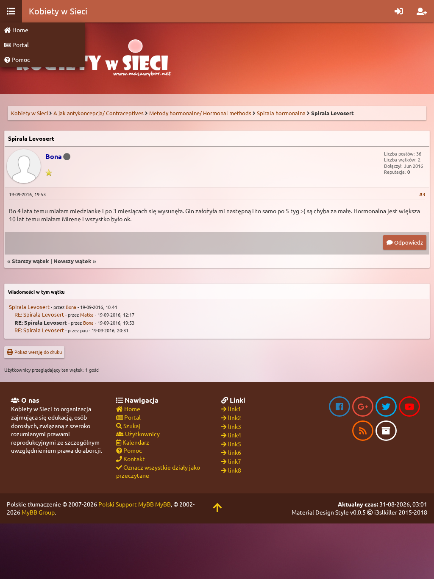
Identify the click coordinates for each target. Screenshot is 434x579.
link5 (234, 444)
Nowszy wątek (72, 260)
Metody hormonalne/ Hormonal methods (200, 113)
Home (19, 29)
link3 (234, 426)
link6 (234, 452)
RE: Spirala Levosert (39, 314)
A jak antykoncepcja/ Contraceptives (98, 113)
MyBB (163, 504)
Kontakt (133, 458)
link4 (234, 435)
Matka (87, 314)
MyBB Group (38, 512)
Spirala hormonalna (281, 113)
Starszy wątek (30, 260)
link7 (234, 461)
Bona (71, 306)
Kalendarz (135, 442)
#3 (422, 194)
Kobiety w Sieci (29, 113)
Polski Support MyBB (126, 504)
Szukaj (131, 425)
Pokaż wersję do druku (37, 351)
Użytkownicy (142, 433)
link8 (234, 470)
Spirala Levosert (29, 306)
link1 (234, 408)
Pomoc (20, 59)
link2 (234, 417)
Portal (20, 44)
